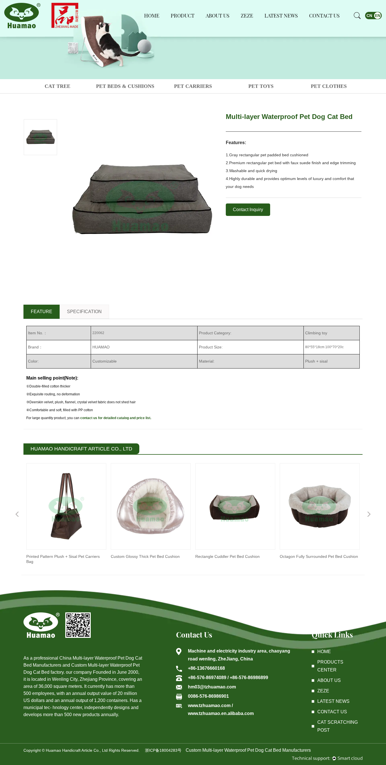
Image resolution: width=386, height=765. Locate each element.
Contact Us (324, 15)
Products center (330, 666)
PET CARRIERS (193, 86)
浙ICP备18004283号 (163, 750)
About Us (217, 15)
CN (369, 15)
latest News (333, 701)
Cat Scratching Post (337, 726)
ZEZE (247, 15)
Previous (17, 514)
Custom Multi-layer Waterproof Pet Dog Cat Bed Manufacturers (248, 750)
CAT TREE (57, 86)
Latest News (281, 15)
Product (182, 15)
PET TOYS (261, 86)
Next (369, 514)
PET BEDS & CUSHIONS (125, 86)
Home (151, 15)
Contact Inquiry (248, 209)
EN (377, 15)
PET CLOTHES (329, 86)
